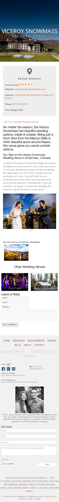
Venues (51, 340)
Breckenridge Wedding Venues (19, 484)
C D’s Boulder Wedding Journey (12, 375)
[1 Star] (19, 84)
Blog (18, 345)
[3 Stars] (25, 84)
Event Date (4, 459)
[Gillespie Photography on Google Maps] (8, 369)
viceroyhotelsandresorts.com (30, 89)
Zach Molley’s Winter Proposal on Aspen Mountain (19, 382)
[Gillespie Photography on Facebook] (3, 369)
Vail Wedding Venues (18, 487)
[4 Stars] (28, 84)
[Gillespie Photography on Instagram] (13, 369)
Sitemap (37, 499)
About (27, 345)
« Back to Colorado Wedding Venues (21, 121)
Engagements (36, 340)
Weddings (19, 340)
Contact (39, 345)
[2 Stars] (22, 84)
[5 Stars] (31, 84)
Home (6, 340)
